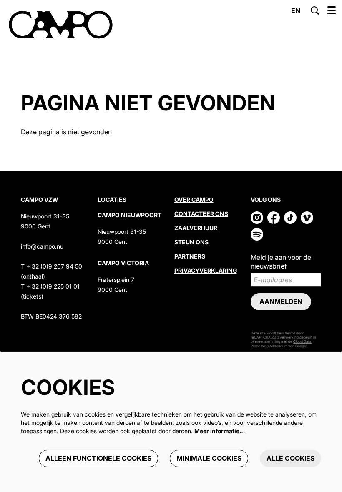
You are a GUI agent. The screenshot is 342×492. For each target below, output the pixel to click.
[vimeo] (307, 217)
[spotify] (257, 234)
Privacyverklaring (205, 270)
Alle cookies (290, 458)
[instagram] (257, 217)
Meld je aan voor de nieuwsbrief (281, 261)
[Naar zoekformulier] (315, 10)
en (295, 10)
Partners (189, 256)
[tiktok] (290, 217)
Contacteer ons (201, 213)
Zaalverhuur (196, 227)
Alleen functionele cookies (98, 458)
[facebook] (273, 217)
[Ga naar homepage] (60, 25)
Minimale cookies (208, 458)
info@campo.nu (42, 246)
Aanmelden (280, 301)
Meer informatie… (219, 430)
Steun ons (191, 242)
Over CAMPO (194, 199)
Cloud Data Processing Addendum (281, 343)
